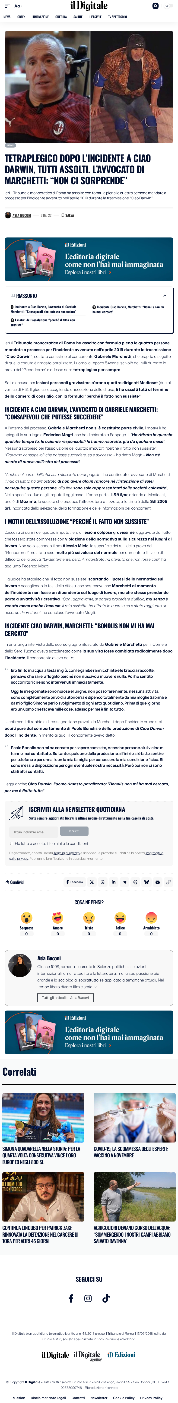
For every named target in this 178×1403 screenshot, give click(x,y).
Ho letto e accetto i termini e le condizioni (51, 843)
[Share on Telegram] (124, 882)
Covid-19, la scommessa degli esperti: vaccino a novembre (131, 1152)
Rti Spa (120, 494)
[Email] (157, 882)
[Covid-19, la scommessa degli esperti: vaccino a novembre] (135, 1117)
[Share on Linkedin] (113, 882)
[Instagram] (88, 1298)
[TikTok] (106, 1298)
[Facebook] (71, 1298)
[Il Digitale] (89, 6)
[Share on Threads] (135, 882)
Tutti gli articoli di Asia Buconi (65, 997)
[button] (9, 6)
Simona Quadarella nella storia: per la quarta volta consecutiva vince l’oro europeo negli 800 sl (41, 1155)
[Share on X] (92, 882)
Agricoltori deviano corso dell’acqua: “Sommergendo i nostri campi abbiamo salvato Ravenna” (132, 1234)
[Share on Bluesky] (146, 882)
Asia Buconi (22, 215)
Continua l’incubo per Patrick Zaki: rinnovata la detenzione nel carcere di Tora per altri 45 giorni (40, 1234)
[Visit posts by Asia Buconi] (8, 215)
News (10, 145)
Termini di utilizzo (67, 852)
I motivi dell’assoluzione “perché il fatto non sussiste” (43, 322)
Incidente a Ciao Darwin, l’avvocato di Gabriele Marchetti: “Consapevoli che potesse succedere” (43, 309)
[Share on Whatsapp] (103, 882)
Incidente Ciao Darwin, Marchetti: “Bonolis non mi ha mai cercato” (128, 309)
